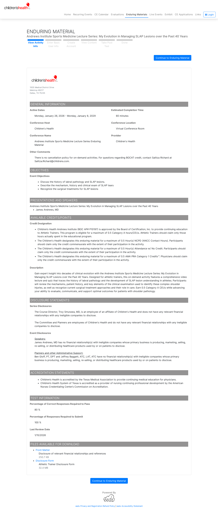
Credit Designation (41, 223)
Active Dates (37, 110)
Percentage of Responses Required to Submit (56, 416)
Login (210, 14)
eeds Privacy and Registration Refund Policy (95, 506)
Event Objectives (40, 175)
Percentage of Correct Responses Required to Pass (60, 403)
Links (198, 14)
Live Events (155, 14)
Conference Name (40, 135)
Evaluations (117, 14)
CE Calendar (101, 14)
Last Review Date (40, 429)
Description (36, 267)
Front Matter (43, 449)
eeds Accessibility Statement (130, 506)
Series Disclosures (41, 306)
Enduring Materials (136, 14)
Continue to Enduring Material (172, 57)
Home (68, 14)
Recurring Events (82, 14)
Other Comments (40, 151)
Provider (116, 135)
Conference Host (40, 122)
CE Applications (184, 14)
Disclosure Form (45, 460)
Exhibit (168, 14)
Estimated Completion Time (127, 110)
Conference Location (123, 122)
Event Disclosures (40, 333)
